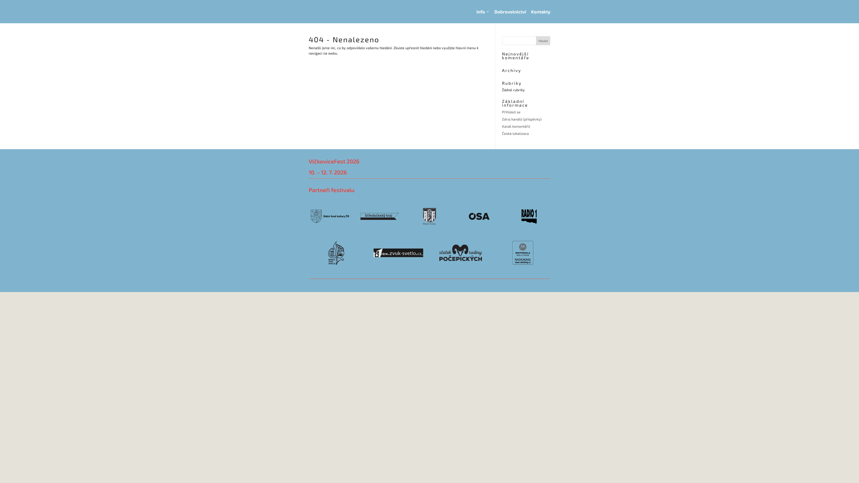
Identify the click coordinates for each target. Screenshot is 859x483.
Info (480, 11)
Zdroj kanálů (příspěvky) (522, 119)
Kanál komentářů (516, 126)
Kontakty (540, 11)
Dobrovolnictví (510, 11)
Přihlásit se (511, 112)
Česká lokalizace (515, 133)
